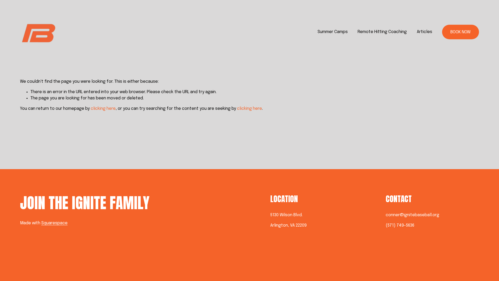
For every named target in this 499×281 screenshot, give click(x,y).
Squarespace (54, 223)
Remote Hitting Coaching (382, 32)
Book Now (460, 32)
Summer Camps (333, 32)
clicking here (103, 108)
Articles (424, 32)
